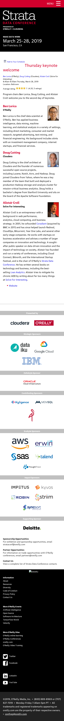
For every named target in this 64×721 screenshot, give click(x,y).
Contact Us (7, 597)
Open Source (8, 613)
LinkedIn (13, 675)
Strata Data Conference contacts (41, 563)
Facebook (13, 662)
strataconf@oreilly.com (14, 544)
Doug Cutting (25, 76)
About (5, 580)
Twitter (12, 656)
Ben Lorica (7, 76)
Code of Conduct (10, 590)
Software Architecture (12, 616)
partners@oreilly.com (32, 555)
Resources (7, 584)
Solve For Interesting (16, 279)
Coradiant (41, 223)
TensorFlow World (11, 619)
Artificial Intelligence (12, 609)
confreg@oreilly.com (16, 713)
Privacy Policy (9, 594)
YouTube (13, 682)
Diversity (7, 587)
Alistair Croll (45, 76)
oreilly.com (8, 642)
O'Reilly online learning (13, 635)
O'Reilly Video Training (13, 645)
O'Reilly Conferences (12, 638)
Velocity (6, 622)
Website (13, 285)
